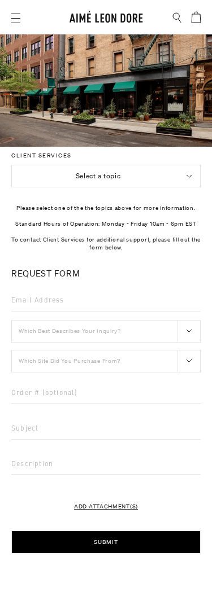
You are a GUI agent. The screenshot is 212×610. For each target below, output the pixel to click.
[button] (15, 18)
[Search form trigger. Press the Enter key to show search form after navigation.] (177, 17)
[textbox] (106, 176)
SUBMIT (106, 542)
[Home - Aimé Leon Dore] (106, 18)
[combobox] (106, 176)
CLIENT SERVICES (41, 155)
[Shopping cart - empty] (196, 17)
